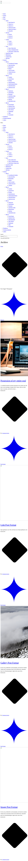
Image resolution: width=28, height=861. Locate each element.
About (7, 20)
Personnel (10, 94)
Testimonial (10, 111)
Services (7, 32)
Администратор (5, 433)
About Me (10, 30)
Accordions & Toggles (13, 63)
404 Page (8, 58)
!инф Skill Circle (11, 101)
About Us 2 (10, 24)
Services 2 (10, 36)
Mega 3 (7, 89)
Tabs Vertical (11, 109)
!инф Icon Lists (11, 87)
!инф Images (11, 92)
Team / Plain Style (12, 48)
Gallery (4, 120)
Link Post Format (8, 525)
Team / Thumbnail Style (13, 49)
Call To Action (11, 70)
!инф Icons (10, 90)
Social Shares (11, 104)
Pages (4, 19)
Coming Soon (8, 56)
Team (7, 46)
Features (5, 60)
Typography (10, 114)
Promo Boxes (11, 97)
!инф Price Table (9, 53)
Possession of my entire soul (13, 380)
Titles (9, 113)
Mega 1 (7, 61)
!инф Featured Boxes (12, 84)
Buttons (10, 68)
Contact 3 (10, 44)
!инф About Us (11, 22)
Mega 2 (7, 75)
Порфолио (5, 116)
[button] (14, 123)
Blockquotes (10, 66)
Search (2, 236)
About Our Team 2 (12, 29)
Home (4, 13)
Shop (4, 17)
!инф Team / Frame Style (13, 51)
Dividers (10, 80)
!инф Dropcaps (11, 82)
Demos (4, 15)
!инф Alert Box (11, 65)
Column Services (11, 72)
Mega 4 (7, 102)
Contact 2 (10, 42)
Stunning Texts (11, 106)
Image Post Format (9, 807)
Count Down (11, 78)
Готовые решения (7, 118)
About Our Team (11, 27)
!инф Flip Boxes (11, 85)
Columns (10, 73)
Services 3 (10, 37)
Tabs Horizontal (11, 108)
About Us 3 (10, 25)
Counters (10, 77)
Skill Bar (10, 99)
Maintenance (8, 54)
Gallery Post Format (10, 663)
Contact (7, 39)
